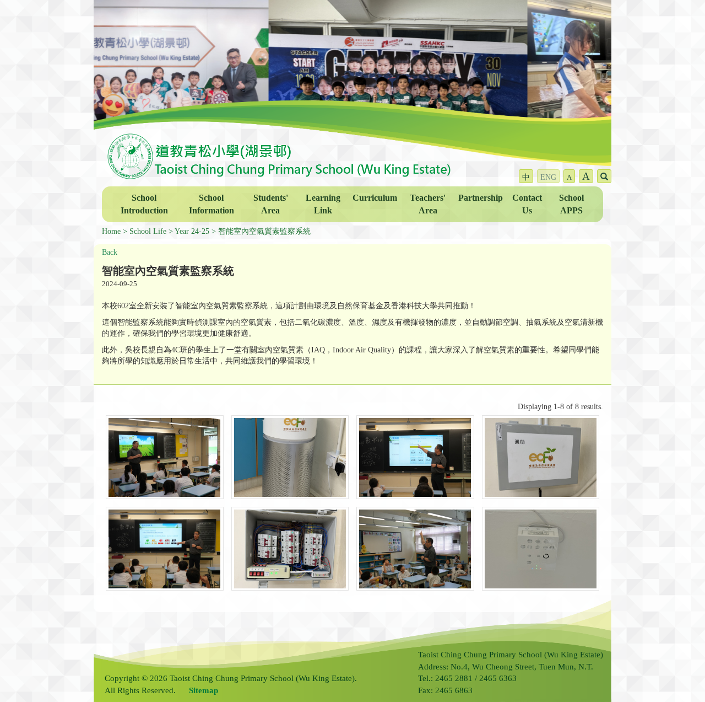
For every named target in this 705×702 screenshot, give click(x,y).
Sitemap (203, 690)
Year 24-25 (192, 231)
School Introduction (144, 204)
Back (109, 252)
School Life (147, 231)
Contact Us (527, 204)
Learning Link (323, 204)
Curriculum (374, 197)
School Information (211, 204)
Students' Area (270, 204)
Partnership (480, 197)
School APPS (571, 204)
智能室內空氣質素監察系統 (264, 231)
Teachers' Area (428, 204)
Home (111, 231)
